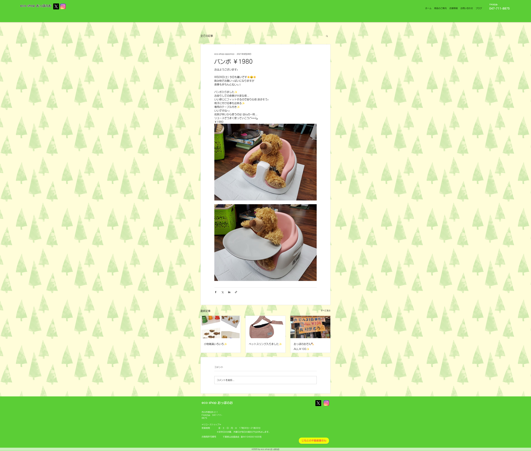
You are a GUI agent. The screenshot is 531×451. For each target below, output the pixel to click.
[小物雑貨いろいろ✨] (221, 327)
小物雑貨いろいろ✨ (215, 344)
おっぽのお (43, 5)
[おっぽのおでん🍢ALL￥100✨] (310, 327)
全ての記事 (207, 36)
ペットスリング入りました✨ (265, 344)
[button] (327, 36)
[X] (56, 6)
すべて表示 (325, 310)
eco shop (28, 5)
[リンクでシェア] (236, 292)
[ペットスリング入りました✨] (266, 327)
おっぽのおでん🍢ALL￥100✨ (304, 346)
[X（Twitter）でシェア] (222, 292)
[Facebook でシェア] (215, 292)
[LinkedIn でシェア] (229, 292)
